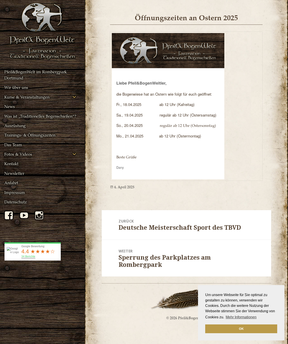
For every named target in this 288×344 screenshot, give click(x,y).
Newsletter (14, 173)
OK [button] (241, 329)
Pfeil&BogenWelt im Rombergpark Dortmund (35, 75)
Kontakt (11, 163)
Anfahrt (11, 182)
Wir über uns (16, 87)
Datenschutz (15, 202)
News (9, 106)
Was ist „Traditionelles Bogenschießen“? (40, 116)
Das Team (13, 144)
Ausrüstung (15, 125)
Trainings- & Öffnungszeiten (29, 135)
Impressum (14, 192)
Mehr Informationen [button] (241, 317)
